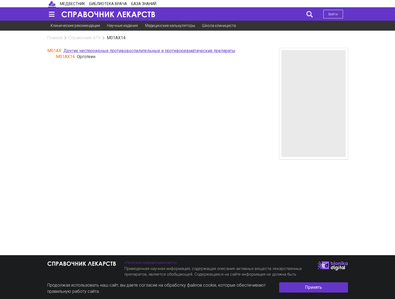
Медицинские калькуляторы (170, 25)
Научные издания (122, 25)
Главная (55, 37)
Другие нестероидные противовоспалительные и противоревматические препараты (149, 50)
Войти (333, 14)
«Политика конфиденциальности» (150, 263)
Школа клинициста (219, 25)
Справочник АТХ (84, 37)
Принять (313, 287)
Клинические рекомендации (75, 25)
